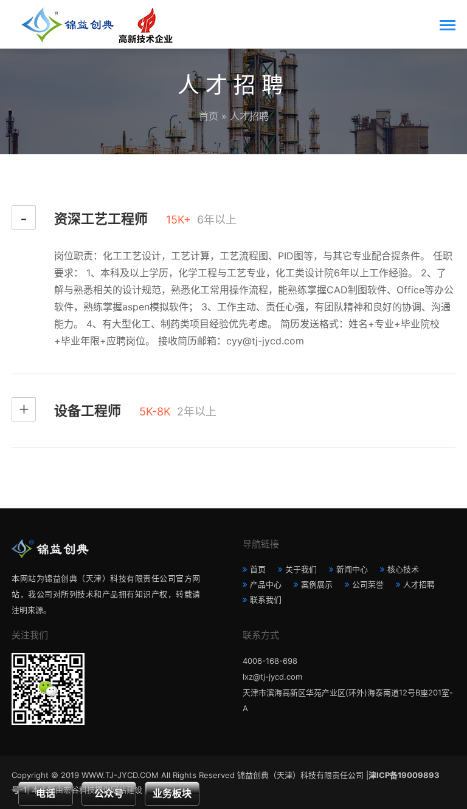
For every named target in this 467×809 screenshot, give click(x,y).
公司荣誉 (368, 584)
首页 (208, 116)
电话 (45, 794)
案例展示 (317, 584)
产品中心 (266, 584)
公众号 (108, 794)
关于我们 (301, 569)
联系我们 (266, 599)
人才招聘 (419, 584)
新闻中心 (352, 569)
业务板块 (172, 794)
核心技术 (403, 569)
